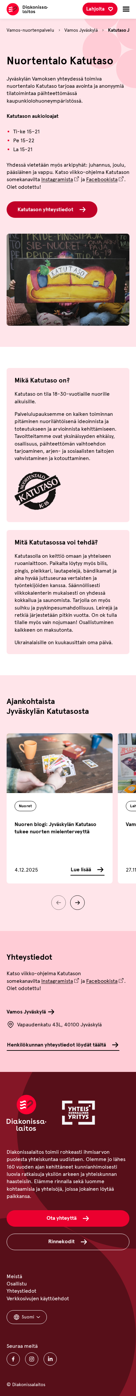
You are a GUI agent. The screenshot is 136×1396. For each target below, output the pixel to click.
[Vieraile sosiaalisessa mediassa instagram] (31, 1359)
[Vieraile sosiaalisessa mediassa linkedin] (50, 1359)
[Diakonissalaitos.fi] (27, 9)
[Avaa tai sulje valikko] (126, 9)
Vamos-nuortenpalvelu (30, 30)
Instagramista (57, 179)
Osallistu (17, 1283)
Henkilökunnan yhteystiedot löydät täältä (56, 1045)
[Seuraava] (77, 902)
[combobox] (27, 1317)
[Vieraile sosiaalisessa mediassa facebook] (13, 1359)
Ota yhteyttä (62, 1218)
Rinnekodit (61, 1241)
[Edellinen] (58, 902)
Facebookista (102, 179)
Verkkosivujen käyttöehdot (38, 1298)
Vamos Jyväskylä (81, 30)
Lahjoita (95, 9)
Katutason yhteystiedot (45, 209)
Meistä (14, 1276)
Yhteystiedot (21, 1291)
